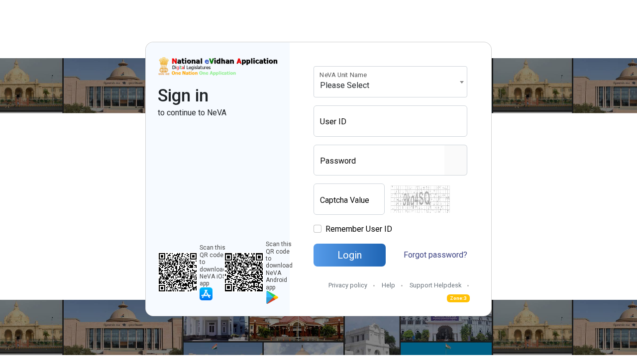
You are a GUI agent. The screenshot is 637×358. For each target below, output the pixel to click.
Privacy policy (347, 285)
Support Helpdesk (435, 285)
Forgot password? (435, 255)
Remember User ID (358, 229)
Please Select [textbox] (344, 85)
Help (388, 285)
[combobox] (390, 81)
